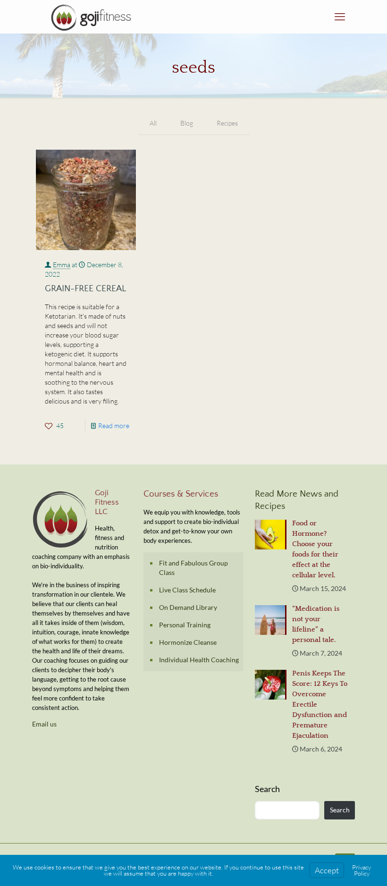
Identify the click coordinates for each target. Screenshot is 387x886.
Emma (61, 265)
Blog (186, 123)
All (153, 123)
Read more (113, 426)
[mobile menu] (340, 16)
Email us (44, 724)
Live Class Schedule (187, 590)
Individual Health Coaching (199, 660)
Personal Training (184, 625)
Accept (327, 870)
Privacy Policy (361, 870)
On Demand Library (188, 607)
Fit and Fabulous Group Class (193, 567)
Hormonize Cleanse (188, 642)
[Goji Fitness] (91, 16)
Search (267, 789)
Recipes (227, 123)
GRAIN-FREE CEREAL (85, 289)
